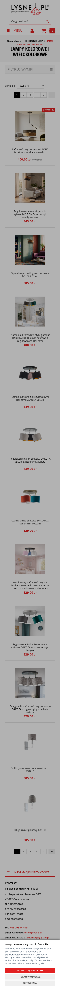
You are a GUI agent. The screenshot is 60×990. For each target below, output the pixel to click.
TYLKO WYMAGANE (30, 977)
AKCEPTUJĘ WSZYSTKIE (30, 970)
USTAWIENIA (30, 983)
